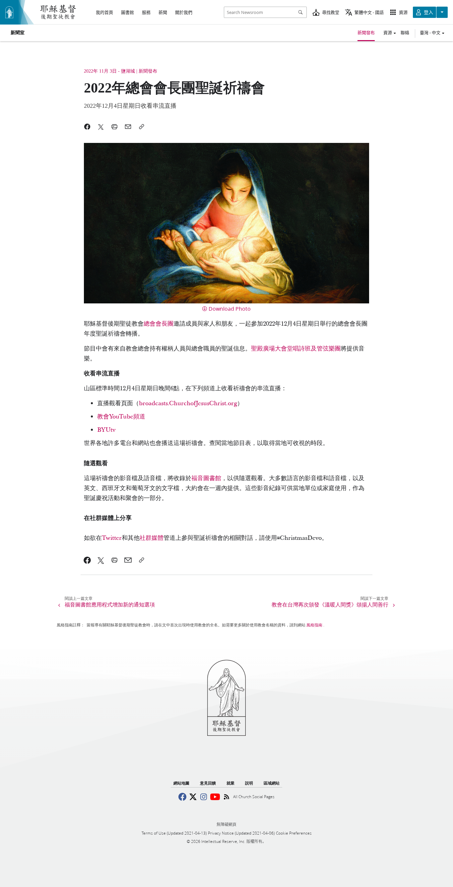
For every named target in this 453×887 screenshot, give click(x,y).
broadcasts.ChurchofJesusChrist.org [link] (188, 403)
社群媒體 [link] (151, 538)
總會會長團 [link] (158, 324)
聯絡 (405, 32)
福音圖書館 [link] (206, 478)
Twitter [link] (112, 538)
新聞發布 (366, 32)
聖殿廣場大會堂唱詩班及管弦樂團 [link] (296, 349)
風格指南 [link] (314, 625)
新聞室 (18, 33)
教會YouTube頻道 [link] (121, 416)
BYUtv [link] (106, 430)
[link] (87, 560)
